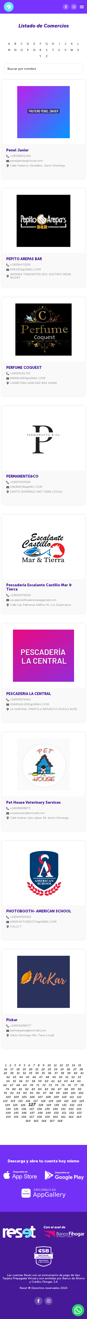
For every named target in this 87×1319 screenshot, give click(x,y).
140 (55, 1109)
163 (78, 1117)
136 (23, 1109)
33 (30, 1073)
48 (47, 1077)
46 (34, 1077)
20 (30, 1069)
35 (43, 1073)
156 (23, 1117)
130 (56, 1105)
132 (72, 1105)
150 (56, 1113)
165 (36, 1121)
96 (38, 1093)
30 (12, 1073)
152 (71, 1113)
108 (48, 1097)
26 (68, 1069)
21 (36, 1069)
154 (8, 1117)
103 (8, 1097)
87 (59, 1089)
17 (11, 1069)
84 (40, 1089)
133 (79, 1105)
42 (8, 1077)
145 (16, 1113)
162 (71, 1117)
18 (18, 1069)
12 (61, 1065)
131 (64, 1105)
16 (5, 1069)
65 (79, 1081)
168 (60, 1121)
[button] (81, 7)
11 (55, 1065)
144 (8, 1113)
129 (48, 1105)
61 (53, 1081)
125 (15, 1105)
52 (73, 1077)
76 (69, 1085)
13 (67, 1065)
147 (32, 1113)
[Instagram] (74, 7)
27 (74, 1069)
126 (23, 1105)
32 (24, 1073)
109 (56, 1097)
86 (53, 1089)
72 (44, 1085)
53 (79, 1077)
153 (79, 1113)
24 (55, 1069)
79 (7, 1089)
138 (39, 1109)
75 (63, 1085)
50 (60, 1077)
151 (64, 1113)
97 (44, 1093)
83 (33, 1089)
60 (46, 1081)
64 (72, 1081)
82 (27, 1089)
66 (5, 1085)
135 (16, 1109)
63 (66, 1081)
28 (81, 1069)
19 (24, 1069)
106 (32, 1097)
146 (24, 1113)
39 (69, 1073)
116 (28, 1101)
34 (37, 1073)
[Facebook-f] (66, 7)
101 (73, 1093)
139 (47, 1109)
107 (40, 1097)
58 (33, 1081)
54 (8, 1081)
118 (43, 1101)
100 (65, 1093)
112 (79, 1097)
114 (13, 1101)
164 (28, 1121)
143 (78, 1109)
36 (49, 1073)
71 (37, 1085)
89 (73, 1089)
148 (40, 1113)
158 (39, 1117)
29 (5, 1073)
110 (64, 1097)
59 (40, 1081)
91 (5, 1093)
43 (14, 1077)
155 (16, 1117)
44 (21, 1077)
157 (31, 1117)
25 (62, 1069)
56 (20, 1081)
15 (79, 1065)
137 (31, 1109)
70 (31, 1085)
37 (56, 1073)
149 (48, 1113)
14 (73, 1065)
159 (47, 1117)
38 (62, 1073)
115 (20, 1101)
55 (14, 1081)
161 (63, 1117)
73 (50, 1085)
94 (25, 1093)
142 (71, 1109)
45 (27, 1077)
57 (27, 1081)
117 (35, 1101)
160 (55, 1117)
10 (49, 1065)
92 (12, 1093)
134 (8, 1109)
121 (66, 1101)
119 (51, 1101)
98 (51, 1093)
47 (40, 1077)
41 (82, 1073)
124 (7, 1105)
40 (75, 1073)
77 (75, 1085)
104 (16, 1097)
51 (66, 1077)
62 (59, 1081)
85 (46, 1089)
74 (56, 1085)
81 (20, 1089)
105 (24, 1097)
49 (54, 1077)
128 (40, 1105)
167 (52, 1121)
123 (81, 1101)
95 (31, 1093)
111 (72, 1097)
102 (81, 1093)
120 (58, 1101)
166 (44, 1121)
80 (14, 1089)
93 (18, 1093)
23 (49, 1069)
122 (74, 1101)
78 (82, 1085)
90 (79, 1089)
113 (5, 1101)
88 (66, 1089)
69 (25, 1085)
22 (43, 1069)
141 (63, 1109)
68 (18, 1085)
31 (18, 1073)
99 (58, 1093)
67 (11, 1085)
